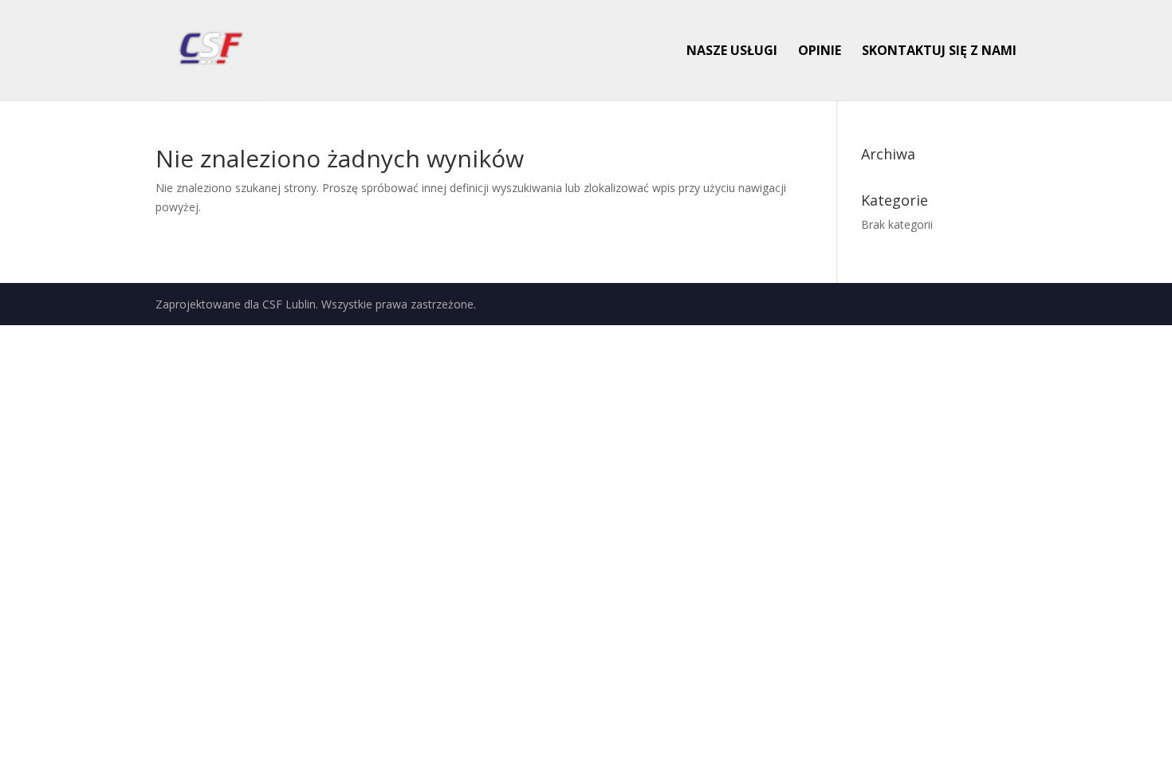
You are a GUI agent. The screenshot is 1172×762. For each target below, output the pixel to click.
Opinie (819, 52)
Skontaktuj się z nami (939, 52)
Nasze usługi (731, 52)
